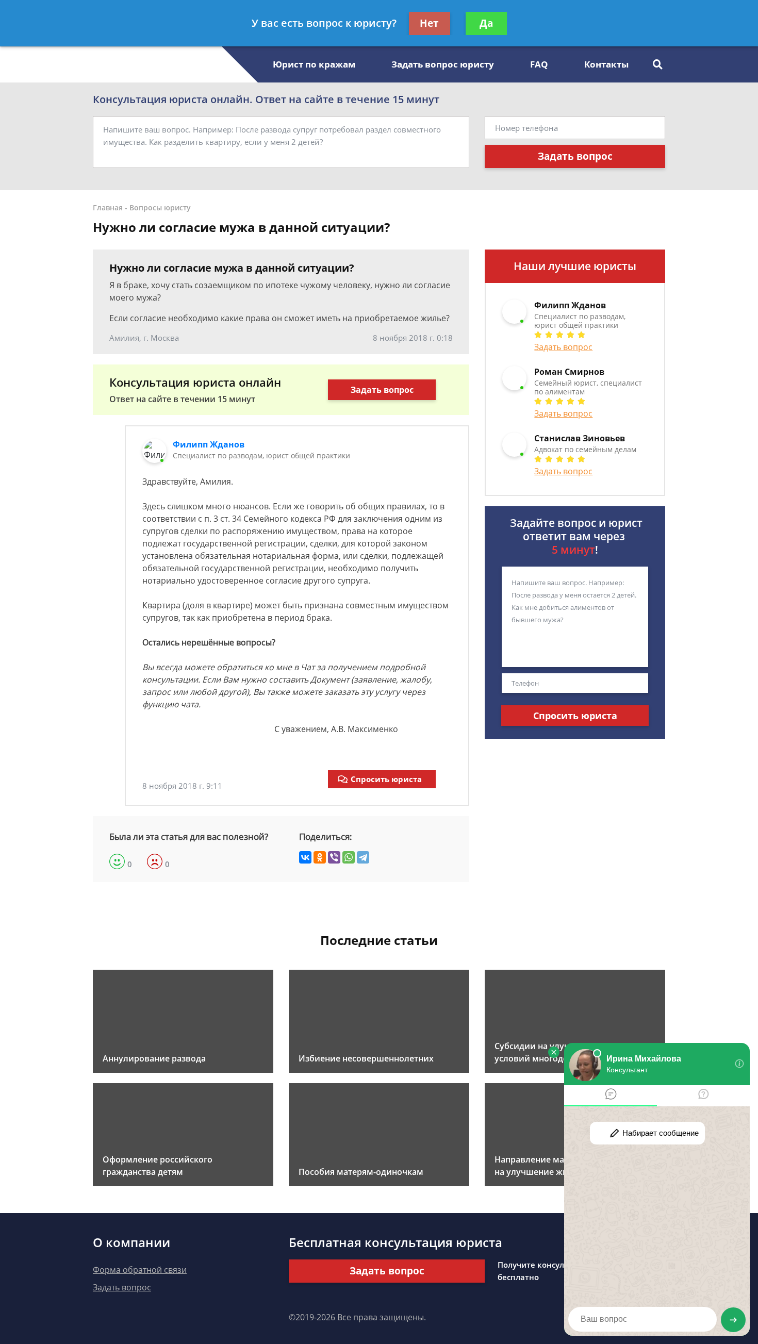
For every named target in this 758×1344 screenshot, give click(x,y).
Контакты (606, 64)
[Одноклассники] (320, 857)
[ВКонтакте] (305, 857)
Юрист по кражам (314, 64)
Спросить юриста (386, 779)
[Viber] (334, 857)
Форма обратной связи (140, 1269)
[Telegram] (363, 857)
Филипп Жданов (208, 444)
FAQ (539, 64)
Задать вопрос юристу (442, 64)
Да (486, 23)
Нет (429, 23)
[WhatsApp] (348, 857)
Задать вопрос (575, 156)
